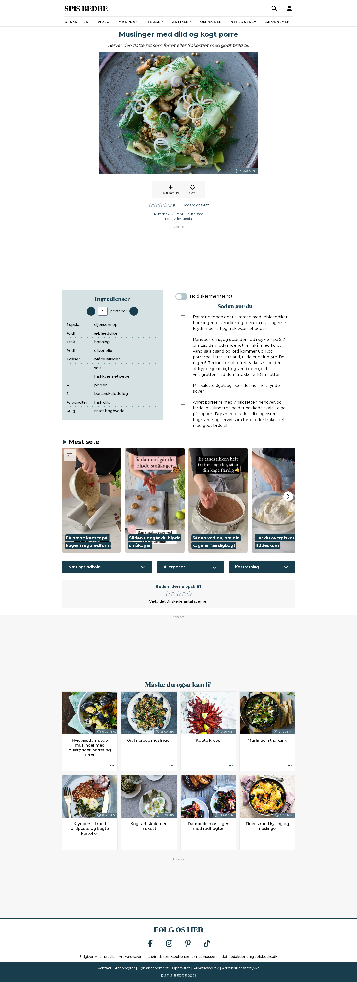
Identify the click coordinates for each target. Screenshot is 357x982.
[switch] (181, 296)
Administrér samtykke (241, 968)
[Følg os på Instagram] (169, 944)
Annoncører (125, 968)
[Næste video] (288, 496)
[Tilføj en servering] (133, 311)
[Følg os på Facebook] (150, 944)
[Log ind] (289, 8)
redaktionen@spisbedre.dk (253, 957)
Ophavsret (181, 968)
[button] (91, 500)
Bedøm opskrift (195, 205)
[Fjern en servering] (91, 311)
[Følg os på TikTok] (207, 944)
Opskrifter (76, 22)
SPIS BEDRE (86, 8)
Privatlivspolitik (206, 968)
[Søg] (274, 8)
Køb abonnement (153, 968)
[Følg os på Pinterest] (188, 944)
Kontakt (104, 968)
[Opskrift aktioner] (112, 766)
